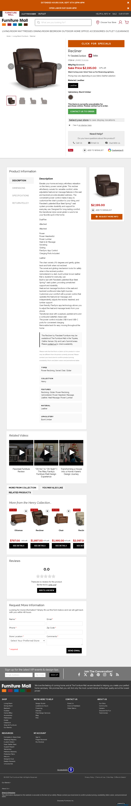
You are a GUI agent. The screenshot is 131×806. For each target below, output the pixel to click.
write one (52, 585)
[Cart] (127, 22)
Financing (39, 708)
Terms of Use (100, 777)
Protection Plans (9, 754)
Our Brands (8, 727)
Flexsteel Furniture (78, 56)
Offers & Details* (120, 777)
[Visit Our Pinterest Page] (98, 675)
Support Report (9, 747)
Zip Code (51, 628)
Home (8, 36)
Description (19, 180)
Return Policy (20, 203)
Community (103, 706)
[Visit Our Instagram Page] (105, 675)
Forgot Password (41, 739)
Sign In (38, 737)
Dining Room (41, 31)
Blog (37, 715)
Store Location (16, 636)
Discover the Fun (105, 710)
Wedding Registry (10, 739)
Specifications (20, 195)
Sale (114, 14)
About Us (5, 788)
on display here (84, 125)
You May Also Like (52, 487)
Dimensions (18, 188)
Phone (12, 628)
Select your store (79, 120)
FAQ (37, 718)
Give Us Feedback (73, 706)
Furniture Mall (11, 14)
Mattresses (25, 31)
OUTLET (42, 14)
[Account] (120, 22)
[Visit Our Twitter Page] (85, 675)
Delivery (38, 710)
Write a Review (46, 590)
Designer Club (9, 759)
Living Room (9, 31)
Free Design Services (43, 713)
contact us (52, 344)
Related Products (20, 492)
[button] (106, 22)
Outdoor (67, 31)
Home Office (81, 31)
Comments (52, 636)
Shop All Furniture (10, 725)
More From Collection (22, 487)
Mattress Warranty (10, 752)
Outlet (110, 31)
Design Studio (40, 703)
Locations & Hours (42, 706)
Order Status (71, 708)
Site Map (110, 777)
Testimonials (103, 713)
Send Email (74, 650)
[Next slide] (79, 522)
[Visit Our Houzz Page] (111, 675)
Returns (6, 756)
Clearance (122, 31)
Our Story (124, 14)
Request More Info (108, 217)
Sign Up (54, 675)
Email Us (95, 143)
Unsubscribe (8, 764)
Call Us (78, 143)
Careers (102, 708)
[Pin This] (70, 151)
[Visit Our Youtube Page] (92, 675)
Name (12, 619)
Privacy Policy (89, 777)
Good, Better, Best (10, 744)
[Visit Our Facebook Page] (79, 675)
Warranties (7, 749)
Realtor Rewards (9, 761)
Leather (73, 85)
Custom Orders (9, 742)
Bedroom (55, 31)
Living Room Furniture (20, 36)
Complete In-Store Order (12, 737)
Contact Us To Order (82, 111)
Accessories (97, 31)
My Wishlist (40, 742)
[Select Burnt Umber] (70, 97)
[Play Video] (21, 452)
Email (50, 619)
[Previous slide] (13, 522)
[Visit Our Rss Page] (117, 675)
